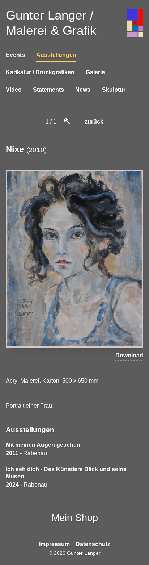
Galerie (95, 72)
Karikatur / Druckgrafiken (40, 72)
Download (129, 355)
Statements (48, 90)
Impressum (54, 544)
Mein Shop (74, 517)
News (82, 90)
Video (14, 90)
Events (15, 55)
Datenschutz (93, 544)
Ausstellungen (56, 55)
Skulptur (113, 90)
